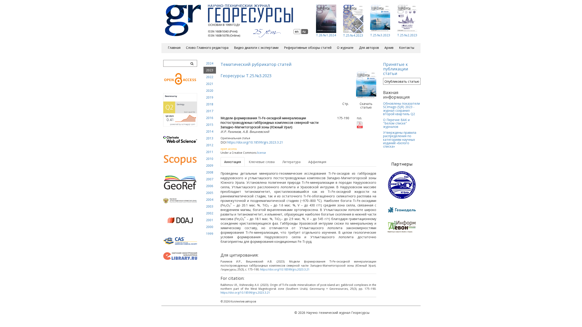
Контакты (406, 47)
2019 (209, 97)
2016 (209, 118)
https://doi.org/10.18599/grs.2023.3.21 (255, 142)
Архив (389, 47)
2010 (209, 158)
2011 (209, 152)
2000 (209, 227)
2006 (209, 186)
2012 (209, 145)
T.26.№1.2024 (326, 35)
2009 (209, 165)
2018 (209, 104)
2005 (209, 193)
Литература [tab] (291, 162)
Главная (174, 47)
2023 (209, 70)
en (297, 31)
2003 (209, 206)
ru (304, 31)
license (261, 153)
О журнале (345, 47)
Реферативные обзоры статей (307, 47)
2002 (209, 213)
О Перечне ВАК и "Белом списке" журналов (396, 123)
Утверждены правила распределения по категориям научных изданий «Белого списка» (399, 139)
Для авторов (369, 47)
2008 (209, 172)
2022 (209, 77)
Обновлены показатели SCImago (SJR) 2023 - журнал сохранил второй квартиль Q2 (401, 109)
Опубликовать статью (401, 81)
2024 (209, 63)
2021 (209, 84)
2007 (209, 179)
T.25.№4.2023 (353, 35)
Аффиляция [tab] (317, 162)
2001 (209, 220)
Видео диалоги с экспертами (256, 47)
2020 (209, 90)
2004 (209, 199)
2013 (209, 138)
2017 (209, 111)
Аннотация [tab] (232, 162)
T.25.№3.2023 (380, 35)
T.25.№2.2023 (407, 35)
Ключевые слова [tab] (262, 162)
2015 (209, 124)
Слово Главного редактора (207, 47)
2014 (209, 131)
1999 (209, 233)
